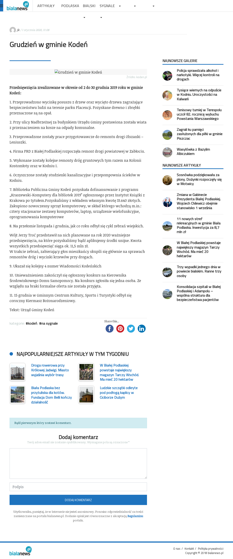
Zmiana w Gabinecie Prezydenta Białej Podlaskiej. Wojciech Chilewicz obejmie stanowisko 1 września (199, 201)
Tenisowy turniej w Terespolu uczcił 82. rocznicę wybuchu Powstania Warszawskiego (199, 114)
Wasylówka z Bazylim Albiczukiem (193, 151)
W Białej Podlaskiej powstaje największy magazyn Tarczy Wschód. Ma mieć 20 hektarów (199, 249)
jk (18, 30)
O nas (176, 548)
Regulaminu (135, 516)
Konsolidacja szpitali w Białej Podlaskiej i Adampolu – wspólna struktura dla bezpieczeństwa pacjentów (199, 293)
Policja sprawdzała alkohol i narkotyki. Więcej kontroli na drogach (198, 75)
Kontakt (189, 548)
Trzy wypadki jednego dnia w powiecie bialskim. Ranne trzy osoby (199, 271)
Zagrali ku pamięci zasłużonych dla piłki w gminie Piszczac (200, 134)
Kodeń (32, 323)
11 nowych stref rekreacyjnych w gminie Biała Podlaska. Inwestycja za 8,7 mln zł (198, 225)
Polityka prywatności (210, 548)
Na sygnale (49, 323)
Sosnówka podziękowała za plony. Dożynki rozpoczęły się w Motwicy (199, 179)
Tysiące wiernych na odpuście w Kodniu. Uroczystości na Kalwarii (199, 94)
